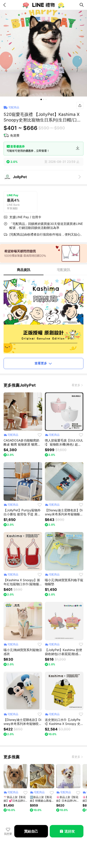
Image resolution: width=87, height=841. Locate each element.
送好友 (69, 831)
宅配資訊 (63, 270)
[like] (39, 434)
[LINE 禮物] (43, 5)
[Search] (81, 4)
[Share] (79, 105)
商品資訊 (23, 270)
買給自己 (31, 831)
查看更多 (41, 363)
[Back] (5, 4)
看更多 (76, 385)
